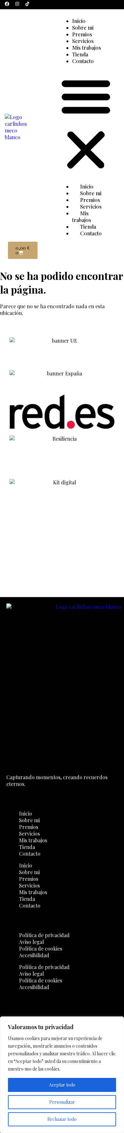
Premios (82, 34)
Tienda (80, 54)
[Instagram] (17, 4)
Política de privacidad (44, 935)
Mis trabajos (86, 47)
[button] (85, 123)
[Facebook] (7, 4)
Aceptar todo (62, 1085)
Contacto (83, 61)
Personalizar (62, 1102)
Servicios (83, 41)
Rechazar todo (62, 1119)
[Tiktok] (27, 4)
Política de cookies (40, 948)
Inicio (79, 21)
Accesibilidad (34, 955)
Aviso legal (31, 941)
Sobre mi (82, 27)
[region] (62, 1074)
